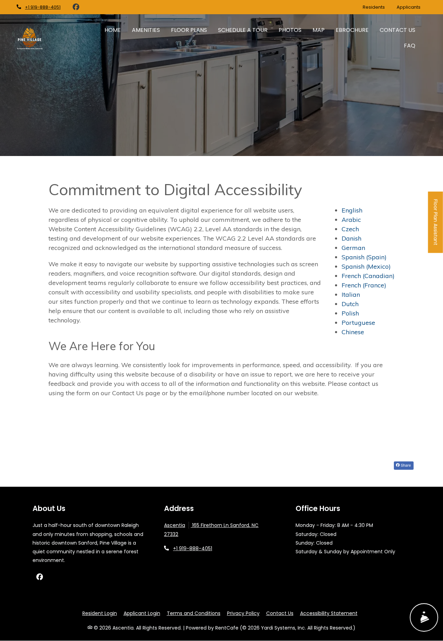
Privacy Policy (243, 613)
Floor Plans (189, 30)
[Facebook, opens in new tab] (76, 7)
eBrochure (352, 30)
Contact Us (397, 30)
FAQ (409, 46)
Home (113, 30)
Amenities (146, 30)
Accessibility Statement (329, 613)
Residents (377, 6)
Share (405, 465)
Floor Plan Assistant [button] (436, 226)
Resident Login (99, 613)
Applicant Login (142, 613)
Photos (290, 30)
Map (319, 30)
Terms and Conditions (193, 613)
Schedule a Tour (243, 30)
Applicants (411, 6)
